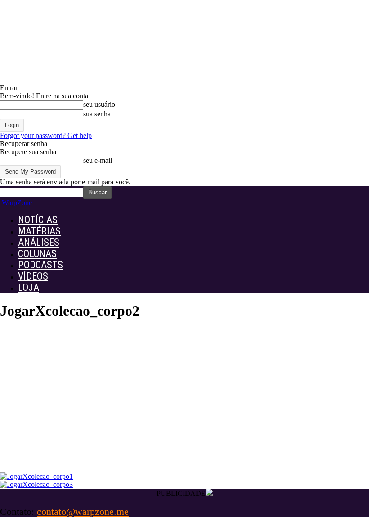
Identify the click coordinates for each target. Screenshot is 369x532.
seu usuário (99, 104)
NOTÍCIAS (38, 219)
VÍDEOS (33, 276)
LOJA (28, 287)
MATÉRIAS (39, 231)
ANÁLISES (38, 242)
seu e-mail (97, 160)
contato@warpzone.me (83, 511)
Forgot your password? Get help (46, 135)
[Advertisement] (184, 405)
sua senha (97, 114)
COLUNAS (37, 253)
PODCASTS (40, 265)
